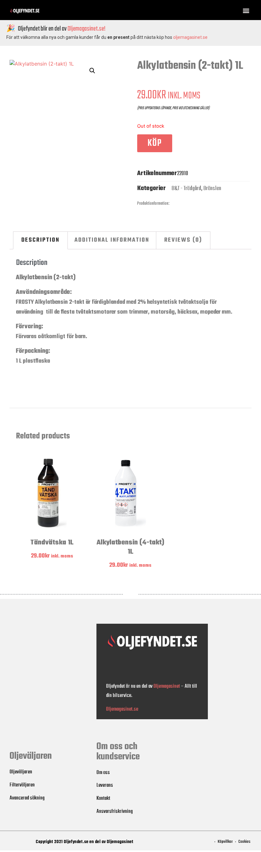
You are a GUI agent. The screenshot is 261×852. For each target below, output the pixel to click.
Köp (154, 143)
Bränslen (212, 188)
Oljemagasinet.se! (86, 29)
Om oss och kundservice (118, 751)
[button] (246, 10)
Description (40, 240)
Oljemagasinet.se (122, 709)
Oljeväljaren (31, 756)
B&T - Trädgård (186, 188)
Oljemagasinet (166, 686)
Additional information (111, 240)
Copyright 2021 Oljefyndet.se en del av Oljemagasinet (84, 842)
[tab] (40, 240)
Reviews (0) (183, 240)
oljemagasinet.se (190, 37)
